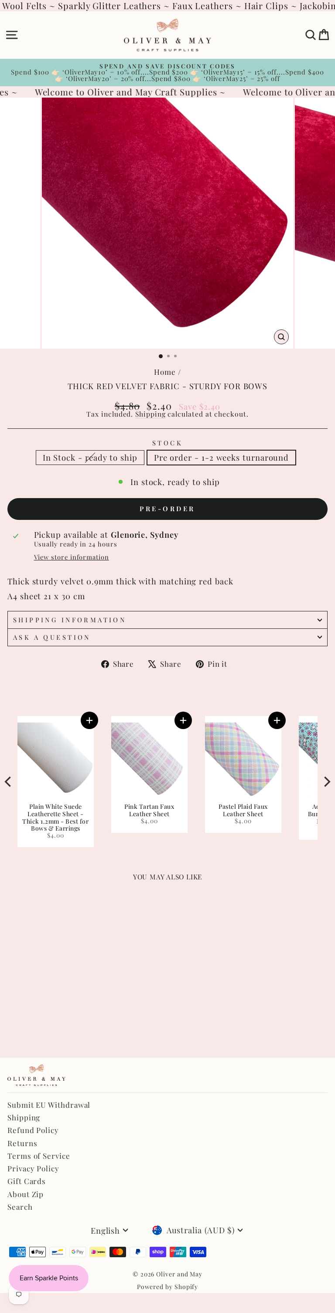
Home (165, 372)
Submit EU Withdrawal (48, 1104)
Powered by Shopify (167, 1286)
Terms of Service (38, 1155)
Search (20, 1206)
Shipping (150, 413)
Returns (22, 1143)
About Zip (25, 1194)
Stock (167, 443)
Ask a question (52, 637)
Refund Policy (33, 1130)
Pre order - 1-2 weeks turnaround (221, 457)
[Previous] (8, 781)
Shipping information (69, 619)
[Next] (326, 781)
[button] (98, 720)
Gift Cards (26, 1181)
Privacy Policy (33, 1168)
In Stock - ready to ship (90, 457)
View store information (71, 557)
